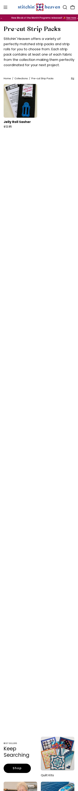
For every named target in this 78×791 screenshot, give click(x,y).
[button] (64, 7)
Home (7, 78)
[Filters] (72, 78)
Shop (17, 768)
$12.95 (8, 126)
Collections (21, 78)
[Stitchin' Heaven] (39, 7)
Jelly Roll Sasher (17, 122)
